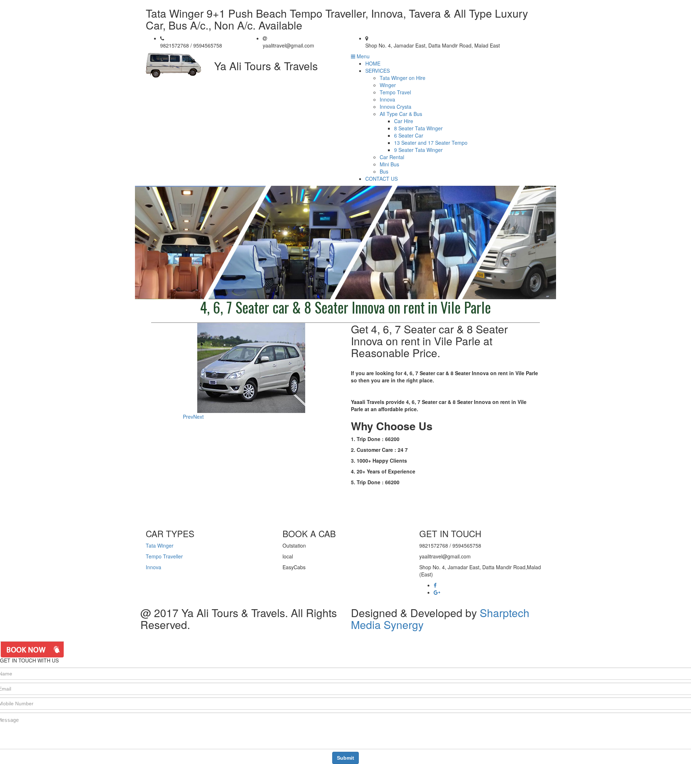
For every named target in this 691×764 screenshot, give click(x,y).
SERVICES (377, 70)
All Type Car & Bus (401, 113)
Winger (388, 85)
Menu (362, 56)
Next (198, 416)
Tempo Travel (395, 92)
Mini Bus (389, 164)
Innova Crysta (395, 106)
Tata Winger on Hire (402, 77)
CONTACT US (381, 178)
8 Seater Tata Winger (418, 128)
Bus (384, 171)
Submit (345, 758)
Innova (387, 99)
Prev (188, 416)
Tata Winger (159, 545)
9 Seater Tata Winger (418, 149)
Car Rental (392, 157)
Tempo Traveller (164, 556)
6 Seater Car (408, 135)
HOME (372, 63)
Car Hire (403, 121)
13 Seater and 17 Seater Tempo (431, 142)
